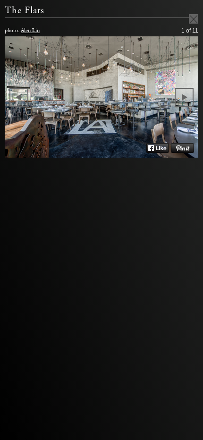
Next (184, 97)
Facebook (157, 148)
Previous (18, 97)
